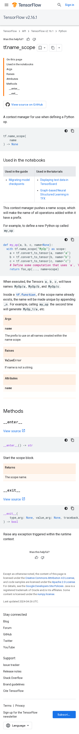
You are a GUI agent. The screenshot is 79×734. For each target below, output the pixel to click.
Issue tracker (11, 665)
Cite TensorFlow (13, 690)
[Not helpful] (34, 39)
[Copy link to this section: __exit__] (24, 490)
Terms (7, 705)
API (24, 31)
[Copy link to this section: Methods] (27, 411)
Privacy (20, 705)
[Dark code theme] (66, 131)
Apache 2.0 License (63, 582)
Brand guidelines (14, 684)
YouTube (9, 647)
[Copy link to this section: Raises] (18, 350)
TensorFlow (10, 31)
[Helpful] (28, 39)
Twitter (8, 640)
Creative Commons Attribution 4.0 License (49, 577)
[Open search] (59, 4)
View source (12, 431)
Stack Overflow (13, 678)
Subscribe (65, 714)
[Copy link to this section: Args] (15, 319)
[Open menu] (6, 5)
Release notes (12, 671)
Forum (7, 627)
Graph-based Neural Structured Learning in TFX (54, 194)
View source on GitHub (27, 104)
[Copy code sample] (72, 131)
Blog (6, 621)
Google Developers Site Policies (44, 586)
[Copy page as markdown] (53, 47)
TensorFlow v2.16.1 (20, 17)
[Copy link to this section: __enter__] (26, 422)
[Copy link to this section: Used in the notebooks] (49, 160)
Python (63, 31)
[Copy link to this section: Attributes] (22, 378)
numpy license (45, 594)
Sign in (69, 4)
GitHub (7, 634)
